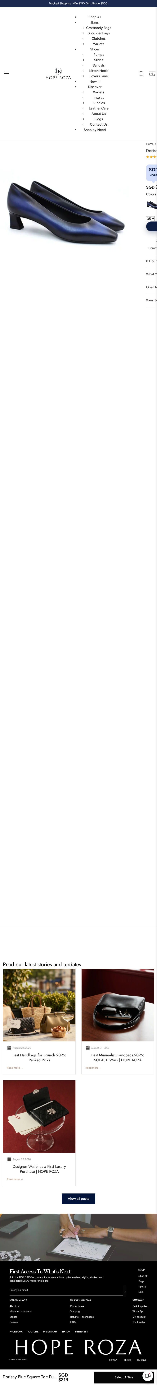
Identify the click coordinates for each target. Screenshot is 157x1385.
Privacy (113, 1360)
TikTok (66, 1331)
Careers (14, 1322)
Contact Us (98, 124)
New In (94, 81)
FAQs (73, 1322)
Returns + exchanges (82, 1316)
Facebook (16, 1331)
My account (139, 1316)
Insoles (98, 97)
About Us (99, 114)
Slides (98, 60)
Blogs (98, 119)
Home (150, 144)
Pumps (98, 55)
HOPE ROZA (21, 1359)
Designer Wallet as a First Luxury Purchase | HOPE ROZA (39, 1169)
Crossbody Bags (98, 28)
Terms (127, 1360)
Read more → (15, 1067)
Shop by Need (95, 130)
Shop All (94, 17)
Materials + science (20, 1311)
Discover (94, 87)
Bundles (98, 103)
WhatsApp (138, 1311)
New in (142, 1286)
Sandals (99, 65)
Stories (13, 1316)
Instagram (50, 1331)
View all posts (78, 1199)
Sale (140, 1292)
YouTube (32, 1331)
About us (15, 1306)
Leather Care (99, 108)
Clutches (98, 38)
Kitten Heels (98, 71)
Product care (77, 1306)
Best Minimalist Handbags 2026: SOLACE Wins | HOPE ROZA (117, 1057)
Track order (138, 1322)
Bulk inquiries (139, 1306)
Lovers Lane (99, 76)
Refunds (141, 1360)
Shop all (142, 1276)
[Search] (141, 74)
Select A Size (124, 1377)
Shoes (95, 49)
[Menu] (6, 73)
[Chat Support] (147, 1375)
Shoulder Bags (99, 33)
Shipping (75, 1311)
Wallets (98, 44)
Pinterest (81, 1331)
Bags (95, 22)
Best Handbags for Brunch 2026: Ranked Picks (39, 1057)
